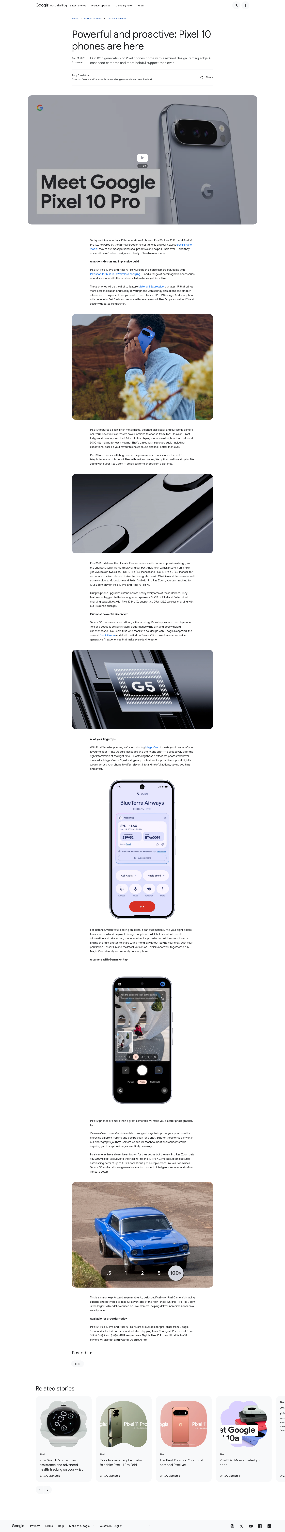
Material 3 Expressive (151, 286)
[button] (206, 77)
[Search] (236, 5)
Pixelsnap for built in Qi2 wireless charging (115, 274)
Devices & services (117, 18)
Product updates (100, 5)
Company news (124, 5)
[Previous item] (40, 1490)
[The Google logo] (18, 1526)
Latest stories (78, 5)
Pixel (77, 1363)
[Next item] (48, 1490)
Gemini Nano (107, 635)
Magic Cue (151, 747)
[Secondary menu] (245, 5)
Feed (140, 5)
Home (75, 18)
